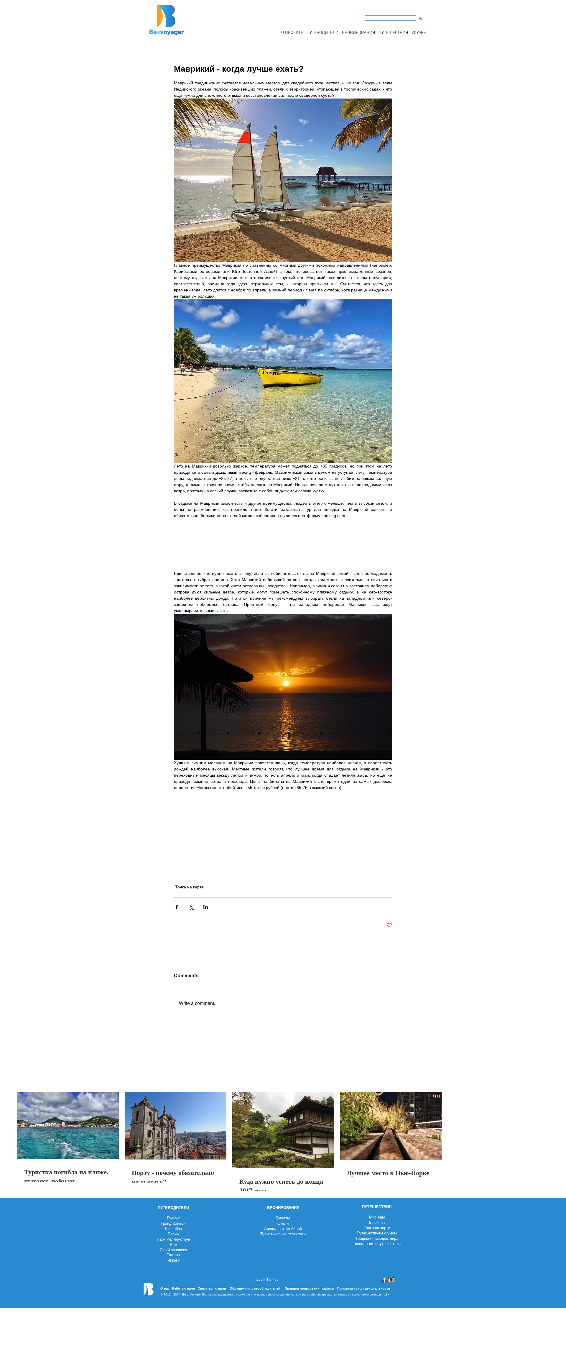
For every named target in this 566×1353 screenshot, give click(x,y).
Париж (173, 1234)
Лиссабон (173, 1228)
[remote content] (283, 547)
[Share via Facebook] (177, 907)
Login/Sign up (267, 1279)
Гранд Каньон (173, 1223)
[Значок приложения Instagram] (391, 1280)
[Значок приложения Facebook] (384, 1280)
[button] (322, 32)
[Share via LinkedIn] (205, 907)
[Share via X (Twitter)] (191, 907)
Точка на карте (189, 887)
